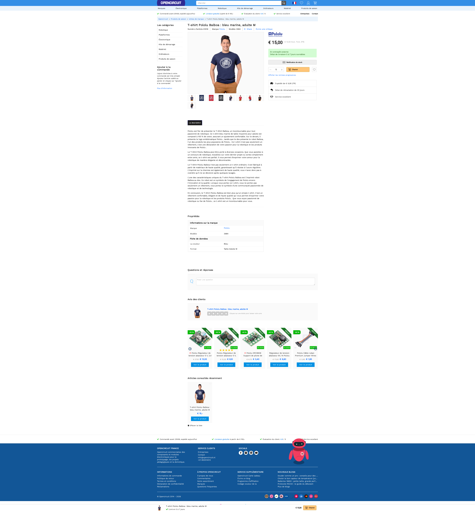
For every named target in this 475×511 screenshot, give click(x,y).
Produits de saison (309, 8)
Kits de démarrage (245, 8)
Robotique (222, 8)
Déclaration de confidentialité (170, 484)
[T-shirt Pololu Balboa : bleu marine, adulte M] (192, 98)
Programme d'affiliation (248, 481)
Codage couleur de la (247, 484)
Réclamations (163, 486)
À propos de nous (205, 476)
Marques (161, 8)
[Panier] (313, 3)
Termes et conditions (166, 481)
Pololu (227, 228)
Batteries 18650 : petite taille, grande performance (298, 481)
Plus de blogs (284, 486)
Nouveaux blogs (286, 472)
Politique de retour (165, 478)
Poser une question (205, 280)
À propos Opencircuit (209, 472)
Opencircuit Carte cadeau (249, 476)
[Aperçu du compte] (306, 3)
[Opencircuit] (171, 3)
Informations (164, 472)
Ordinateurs (268, 8)
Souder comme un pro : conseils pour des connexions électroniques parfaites (298, 476)
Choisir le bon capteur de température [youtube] (298, 478)
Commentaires (203, 478)
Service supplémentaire (250, 472)
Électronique (181, 8)
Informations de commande (169, 476)
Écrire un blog (244, 478)
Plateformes (202, 8)
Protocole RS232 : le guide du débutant (295, 484)
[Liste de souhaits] (299, 3)
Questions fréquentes (207, 486)
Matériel (287, 8)
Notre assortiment (205, 481)
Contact (315, 14)
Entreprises (304, 14)
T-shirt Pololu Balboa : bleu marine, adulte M (227, 309)
